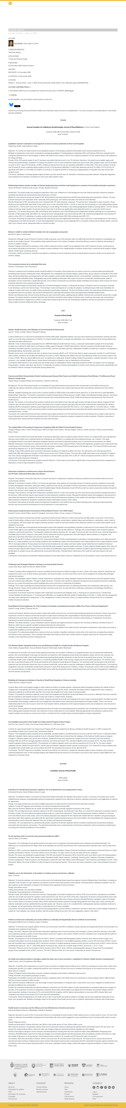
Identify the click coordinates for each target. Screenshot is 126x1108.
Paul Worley (18, 43)
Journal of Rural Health (63, 315)
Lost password (98, 1096)
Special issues (41, 1092)
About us (11, 1087)
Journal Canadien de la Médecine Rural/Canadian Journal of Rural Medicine (55, 127)
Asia (66, 1089)
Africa (66, 1087)
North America (69, 1099)
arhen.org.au (69, 91)
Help (94, 1099)
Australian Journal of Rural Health (63, 771)
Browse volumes (42, 1089)
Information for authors (16, 1089)
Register (95, 1094)
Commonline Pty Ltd (110, 1105)
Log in (95, 1092)
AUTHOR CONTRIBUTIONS (18, 87)
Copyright (11, 1096)
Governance (12, 1099)
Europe (67, 1094)
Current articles (41, 1087)
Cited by (14, 95)
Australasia (68, 1092)
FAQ (10, 1092)
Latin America (69, 1096)
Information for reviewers (16, 1094)
